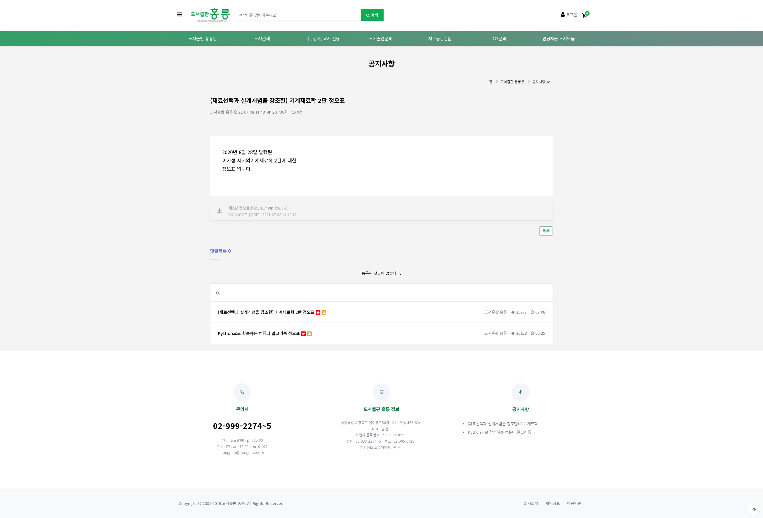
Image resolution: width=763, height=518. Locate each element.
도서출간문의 (380, 38)
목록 (546, 231)
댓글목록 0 (220, 250)
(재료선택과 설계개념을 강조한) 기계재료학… (505, 424)
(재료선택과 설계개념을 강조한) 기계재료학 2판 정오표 (267, 312)
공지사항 (539, 81)
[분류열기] (179, 15)
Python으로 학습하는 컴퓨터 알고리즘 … (502, 432)
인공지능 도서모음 (558, 38)
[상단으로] (754, 509)
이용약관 (574, 503)
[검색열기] (217, 293)
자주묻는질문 (440, 38)
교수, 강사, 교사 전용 (321, 38)
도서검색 (262, 38)
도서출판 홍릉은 (202, 38)
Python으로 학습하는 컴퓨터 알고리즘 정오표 (259, 333)
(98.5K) (257, 208)
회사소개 (531, 503)
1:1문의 (499, 38)
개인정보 (552, 503)
